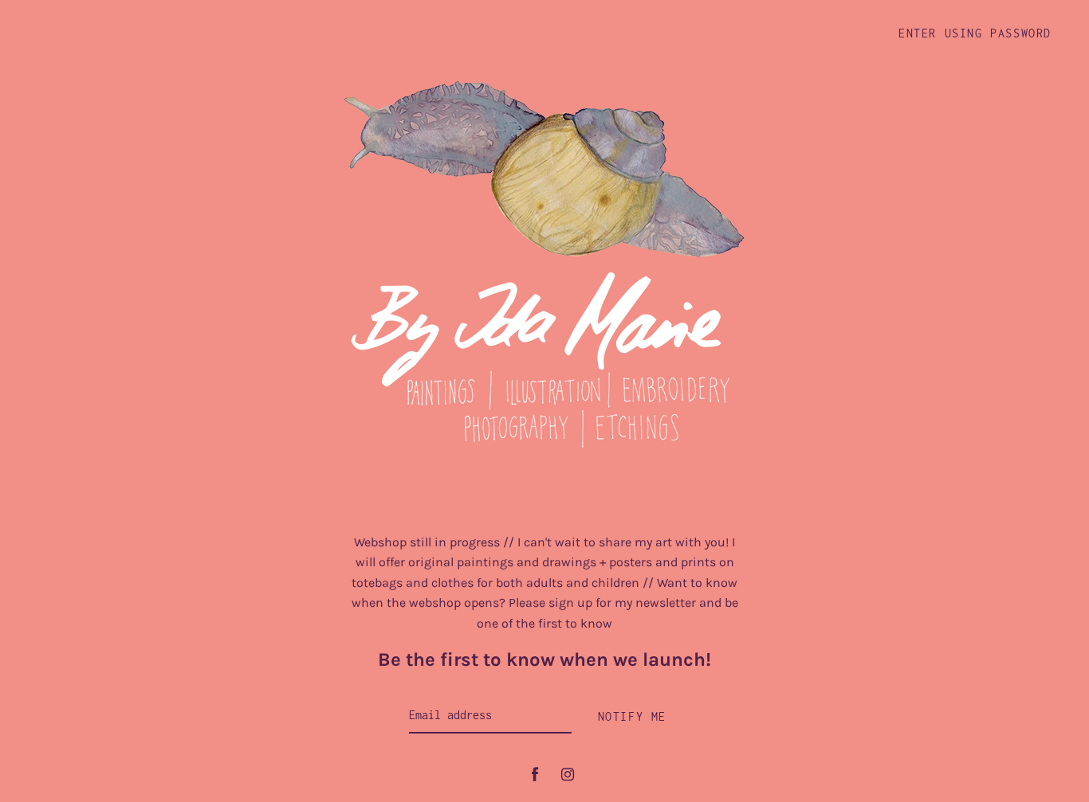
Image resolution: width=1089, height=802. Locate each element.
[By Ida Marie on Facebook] (535, 774)
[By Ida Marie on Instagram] (567, 774)
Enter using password (975, 33)
